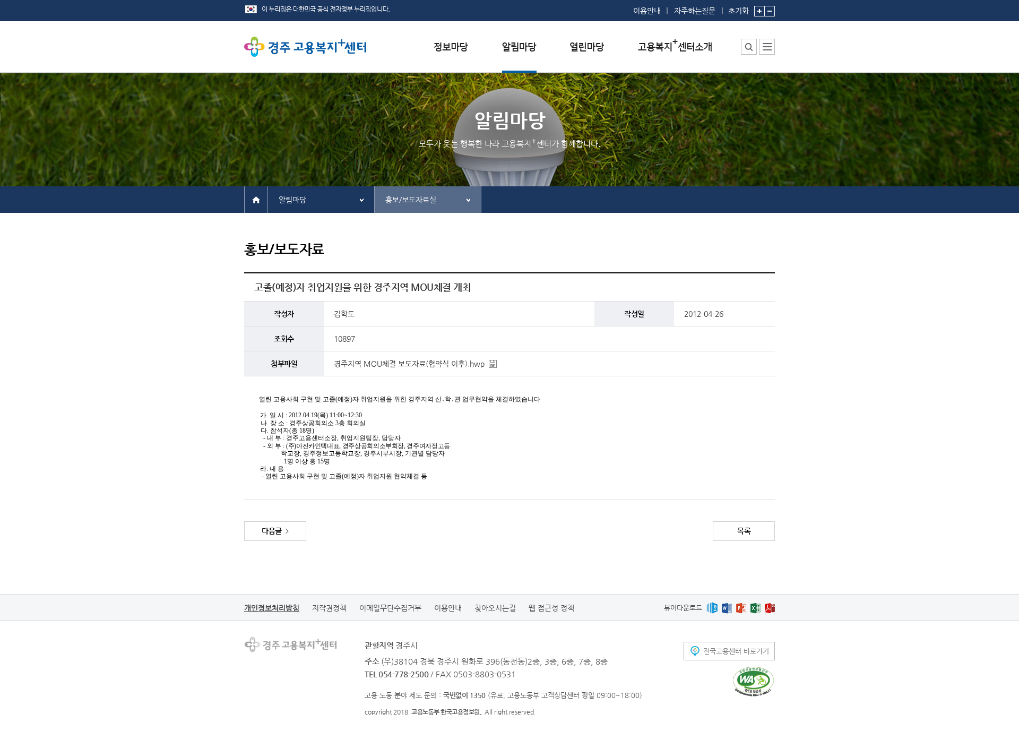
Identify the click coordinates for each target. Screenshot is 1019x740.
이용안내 (647, 10)
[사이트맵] (767, 47)
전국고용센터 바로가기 (736, 651)
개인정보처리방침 (271, 608)
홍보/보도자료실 (410, 199)
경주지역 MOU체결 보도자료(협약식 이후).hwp (409, 363)
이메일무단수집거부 (390, 608)
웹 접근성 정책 (551, 608)
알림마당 (292, 199)
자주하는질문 (694, 10)
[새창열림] (712, 608)
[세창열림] (753, 682)
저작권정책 (329, 608)
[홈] (256, 199)
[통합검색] (749, 47)
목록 (743, 531)
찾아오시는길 (495, 608)
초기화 (738, 10)
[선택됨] (519, 55)
